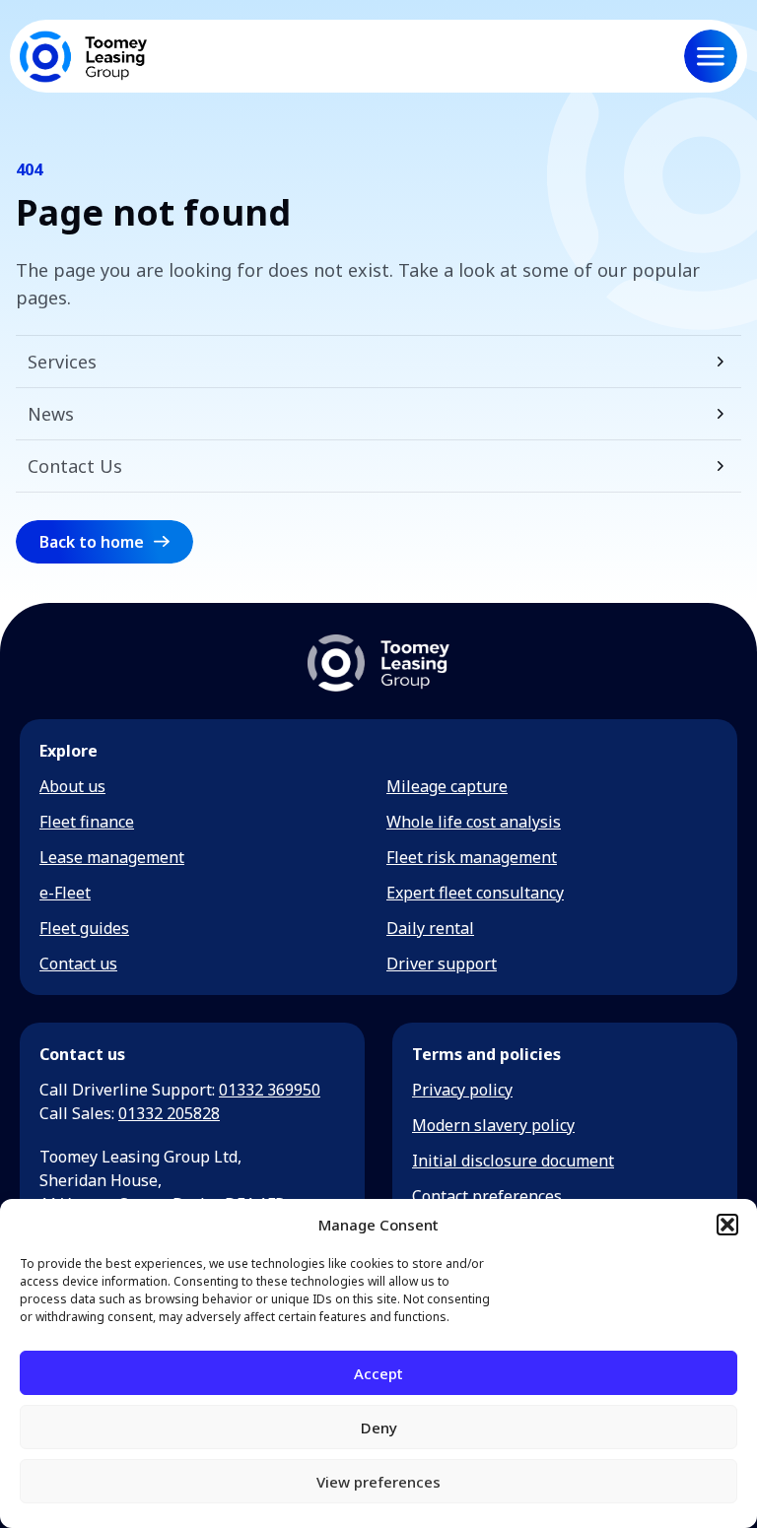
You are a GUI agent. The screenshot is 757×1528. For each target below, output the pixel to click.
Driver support (441, 963)
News (51, 414)
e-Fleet (65, 892)
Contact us (78, 963)
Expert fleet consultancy (475, 892)
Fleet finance (86, 821)
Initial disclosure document (513, 1160)
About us (72, 786)
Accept (378, 1373)
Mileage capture (447, 786)
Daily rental (430, 928)
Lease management (111, 857)
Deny (379, 1427)
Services (62, 361)
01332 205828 (169, 1113)
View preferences (378, 1482)
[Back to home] (83, 57)
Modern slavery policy (493, 1125)
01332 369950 (269, 1089)
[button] (727, 1224)
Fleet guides (84, 928)
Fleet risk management (471, 857)
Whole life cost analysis (473, 821)
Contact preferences (487, 1196)
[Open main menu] (710, 56)
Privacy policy (462, 1089)
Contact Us (75, 466)
